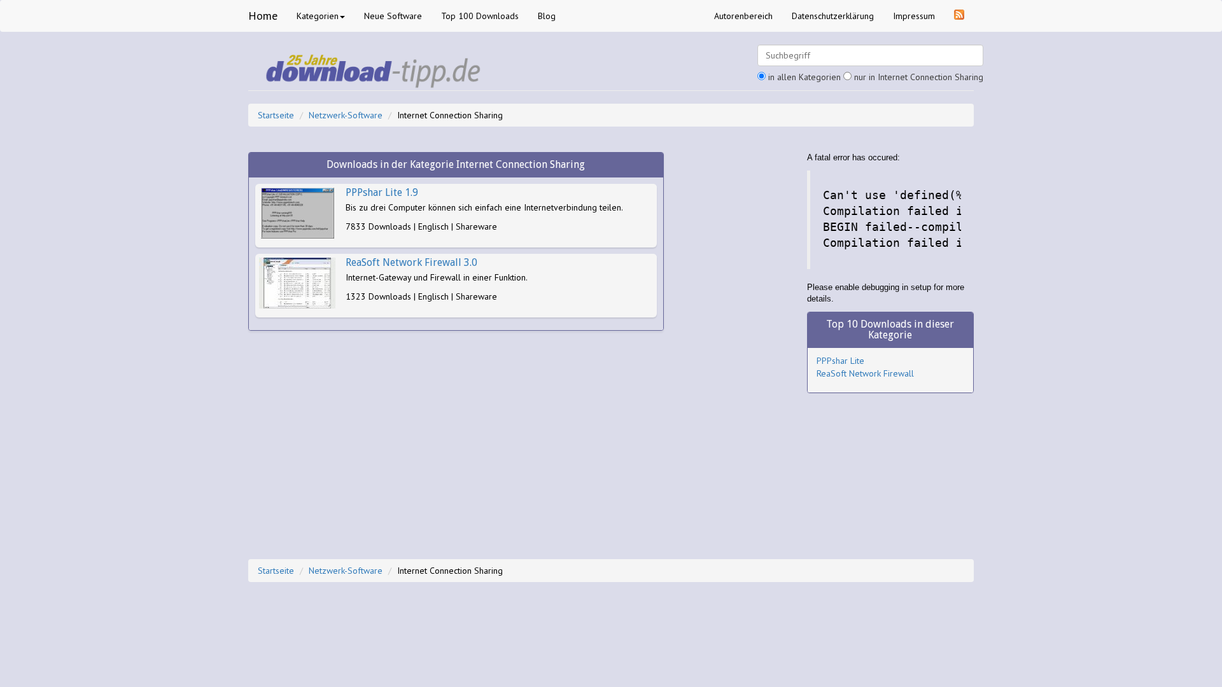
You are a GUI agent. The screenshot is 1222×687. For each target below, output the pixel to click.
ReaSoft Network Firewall (865, 373)
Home (262, 15)
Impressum (914, 16)
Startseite (276, 115)
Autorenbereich (743, 16)
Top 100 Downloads (480, 16)
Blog (547, 16)
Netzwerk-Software (346, 115)
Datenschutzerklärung (833, 16)
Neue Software (393, 16)
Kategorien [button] (318, 16)
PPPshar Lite (840, 360)
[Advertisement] (735, 343)
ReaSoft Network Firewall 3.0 (411, 262)
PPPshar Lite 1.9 (382, 192)
